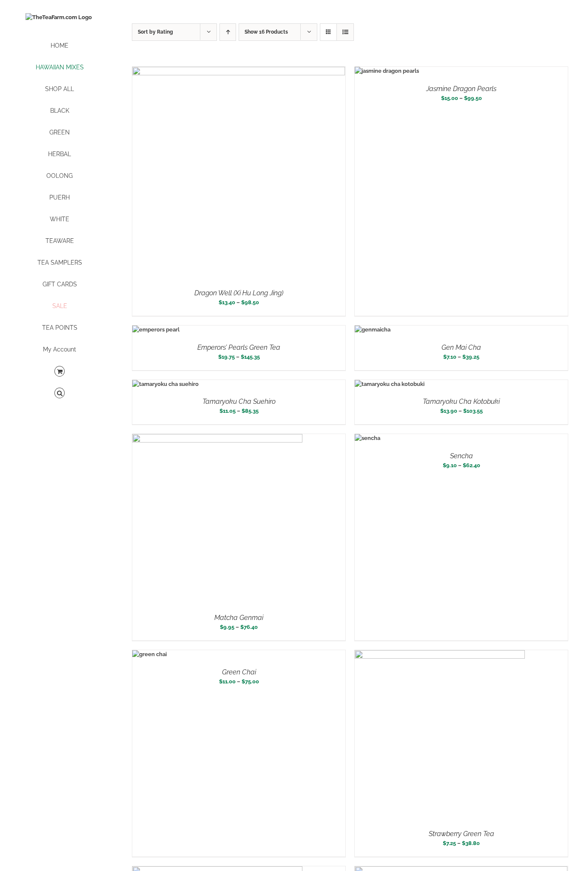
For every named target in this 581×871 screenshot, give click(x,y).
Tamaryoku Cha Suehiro (239, 401)
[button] (59, 393)
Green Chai (239, 672)
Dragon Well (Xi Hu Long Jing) (238, 293)
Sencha (461, 456)
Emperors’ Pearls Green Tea (238, 347)
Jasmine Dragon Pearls (461, 89)
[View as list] (345, 32)
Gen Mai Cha (461, 347)
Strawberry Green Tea (461, 834)
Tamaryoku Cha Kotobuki (461, 401)
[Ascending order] (227, 32)
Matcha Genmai (238, 618)
